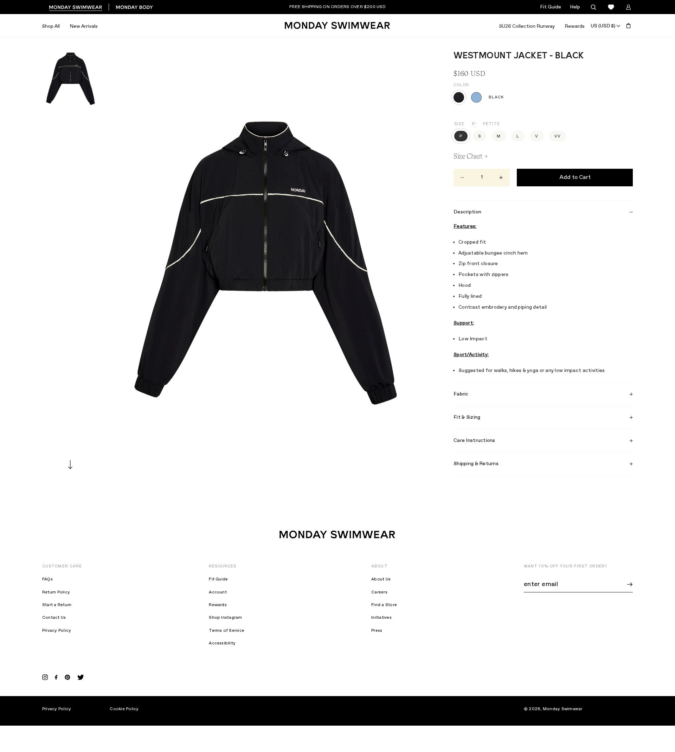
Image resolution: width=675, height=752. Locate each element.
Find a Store (384, 605)
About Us (381, 579)
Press (376, 631)
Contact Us (54, 618)
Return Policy (56, 592)
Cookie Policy (124, 709)
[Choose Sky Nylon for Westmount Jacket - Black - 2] (476, 97)
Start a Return (56, 605)
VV (557, 136)
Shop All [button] (51, 26)
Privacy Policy (56, 631)
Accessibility (222, 643)
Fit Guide (550, 7)
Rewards (575, 26)
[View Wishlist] (610, 7)
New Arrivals (84, 26)
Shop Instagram (225, 618)
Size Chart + (471, 156)
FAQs (47, 579)
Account (218, 592)
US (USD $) (603, 26)
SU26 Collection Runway (527, 26)
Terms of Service (226, 631)
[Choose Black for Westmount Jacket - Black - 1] (459, 97)
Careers (379, 592)
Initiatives (381, 618)
